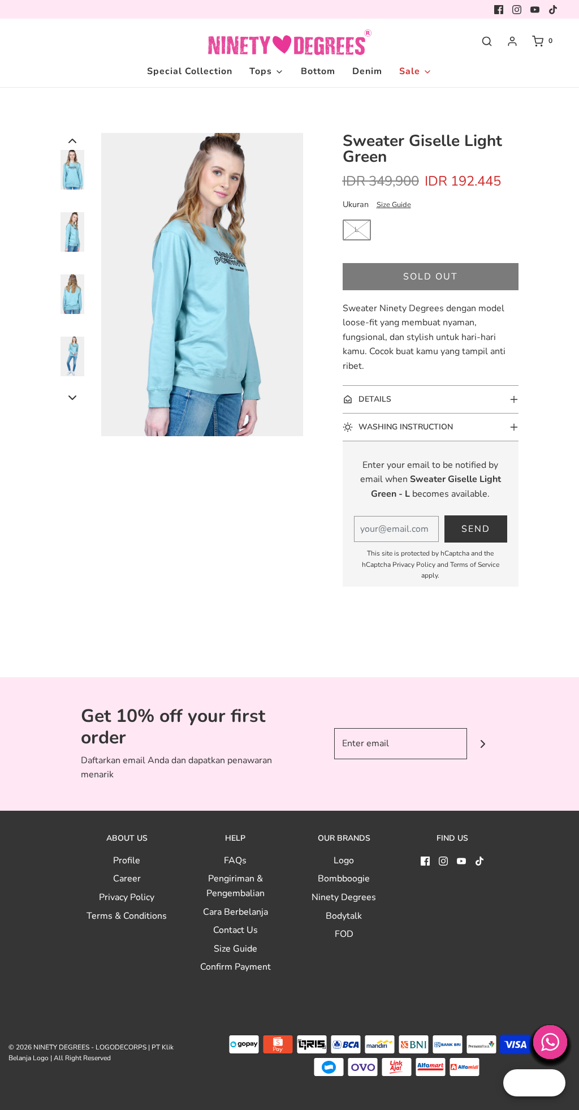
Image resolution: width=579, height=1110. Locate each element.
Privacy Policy (413, 564)
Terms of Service (474, 564)
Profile (126, 860)
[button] (72, 140)
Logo (344, 860)
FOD (344, 934)
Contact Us (235, 930)
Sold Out (430, 276)
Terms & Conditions (127, 916)
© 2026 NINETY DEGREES (48, 1047)
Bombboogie (344, 878)
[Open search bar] (487, 41)
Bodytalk (344, 916)
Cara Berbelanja (235, 912)
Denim (367, 71)
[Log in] (512, 41)
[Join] (482, 743)
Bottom (318, 71)
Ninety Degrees (344, 897)
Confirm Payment (235, 967)
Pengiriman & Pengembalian (235, 886)
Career (127, 878)
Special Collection (189, 71)
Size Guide (394, 205)
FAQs (235, 860)
